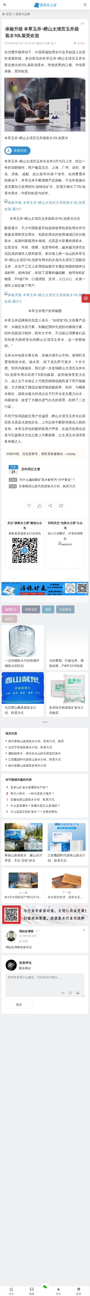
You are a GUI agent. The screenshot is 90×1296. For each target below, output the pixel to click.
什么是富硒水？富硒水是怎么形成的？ (35, 805)
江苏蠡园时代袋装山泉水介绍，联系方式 (34, 759)
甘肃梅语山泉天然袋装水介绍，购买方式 (42, 486)
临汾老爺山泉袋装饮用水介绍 (27, 765)
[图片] (77, 993)
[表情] (70, 993)
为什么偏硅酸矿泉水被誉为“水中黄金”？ (42, 480)
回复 (25, 941)
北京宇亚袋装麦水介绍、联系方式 (30, 747)
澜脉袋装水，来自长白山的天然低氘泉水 (34, 753)
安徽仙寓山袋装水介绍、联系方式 (32, 799)
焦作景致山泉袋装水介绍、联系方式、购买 (36, 741)
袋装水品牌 (22, 14)
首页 (9, 14)
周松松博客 (26, 931)
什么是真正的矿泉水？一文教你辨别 (33, 811)
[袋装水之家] (45, 5)
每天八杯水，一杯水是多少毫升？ (32, 793)
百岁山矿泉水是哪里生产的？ (29, 787)
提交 (19, 1004)
